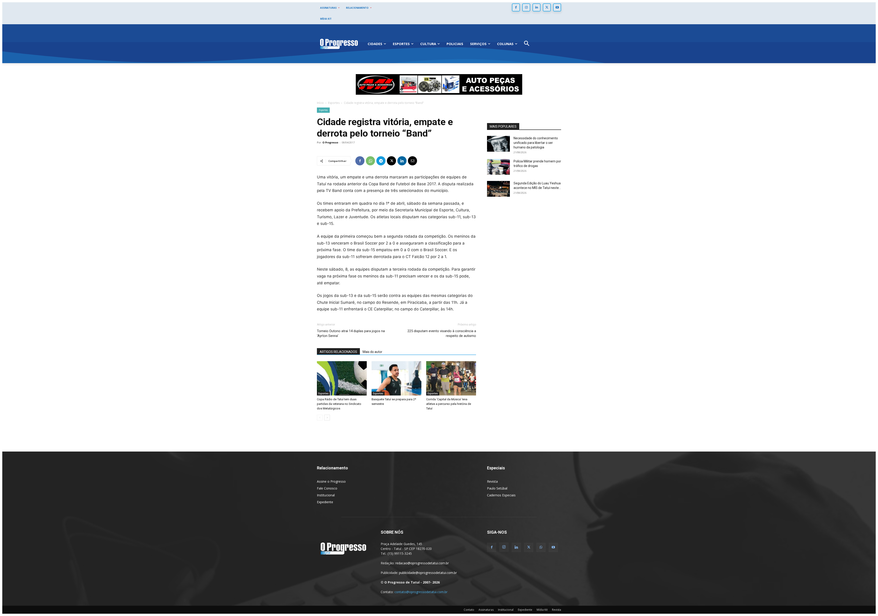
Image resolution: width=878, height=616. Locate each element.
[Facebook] (516, 7)
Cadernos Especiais (501, 495)
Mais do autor (372, 352)
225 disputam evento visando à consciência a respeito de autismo (441, 333)
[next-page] (327, 417)
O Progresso (330, 142)
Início (320, 103)
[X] (547, 7)
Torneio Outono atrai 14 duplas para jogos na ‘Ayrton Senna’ (351, 333)
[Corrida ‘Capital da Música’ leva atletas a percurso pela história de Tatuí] (451, 378)
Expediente (325, 502)
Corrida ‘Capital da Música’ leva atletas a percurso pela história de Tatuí (448, 404)
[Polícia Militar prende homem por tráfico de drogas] (498, 167)
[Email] (412, 160)
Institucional (326, 495)
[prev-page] (320, 417)
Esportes (334, 103)
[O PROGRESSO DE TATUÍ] (339, 43)
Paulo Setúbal (497, 488)
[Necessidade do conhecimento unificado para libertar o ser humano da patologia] (498, 144)
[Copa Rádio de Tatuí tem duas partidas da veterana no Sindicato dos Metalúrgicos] (342, 378)
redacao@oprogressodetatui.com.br (422, 563)
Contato (469, 610)
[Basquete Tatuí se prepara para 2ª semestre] (396, 378)
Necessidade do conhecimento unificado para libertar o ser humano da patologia (536, 142)
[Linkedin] (537, 7)
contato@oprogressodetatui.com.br (420, 592)
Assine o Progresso (331, 481)
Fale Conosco (327, 488)
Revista (492, 481)
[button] (526, 43)
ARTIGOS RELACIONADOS (338, 352)
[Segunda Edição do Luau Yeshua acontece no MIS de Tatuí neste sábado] (498, 189)
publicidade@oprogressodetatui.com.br (428, 572)
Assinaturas (486, 610)
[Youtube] (557, 7)
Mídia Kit (542, 610)
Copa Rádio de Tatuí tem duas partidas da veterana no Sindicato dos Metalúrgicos (339, 404)
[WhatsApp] (370, 160)
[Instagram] (526, 7)
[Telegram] (380, 160)
